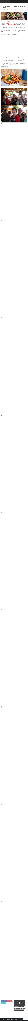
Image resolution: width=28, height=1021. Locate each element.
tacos (22, 1006)
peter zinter (22, 1004)
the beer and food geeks (19, 1008)
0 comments (16, 9)
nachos (16, 1004)
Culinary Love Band (11, 21)
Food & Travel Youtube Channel (11, 24)
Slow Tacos (9, 23)
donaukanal (22, 1001)
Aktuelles (11, 9)
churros (16, 1001)
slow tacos (17, 1006)
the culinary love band (19, 1010)
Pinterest (10, 1001)
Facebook (4, 1001)
